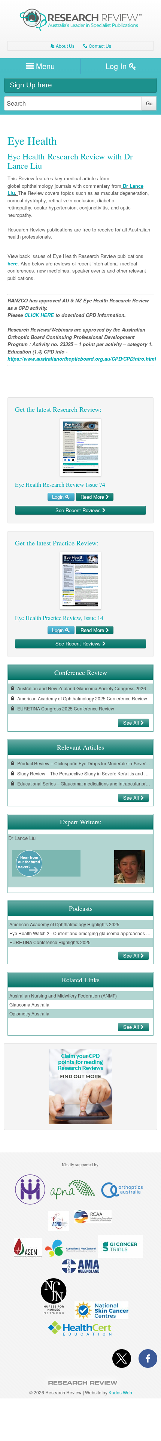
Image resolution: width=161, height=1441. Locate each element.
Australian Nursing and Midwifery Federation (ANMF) (63, 995)
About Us (62, 46)
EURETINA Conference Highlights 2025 (50, 942)
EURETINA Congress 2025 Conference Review (65, 708)
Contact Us (97, 46)
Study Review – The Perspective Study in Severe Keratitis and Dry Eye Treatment (84, 773)
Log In (117, 65)
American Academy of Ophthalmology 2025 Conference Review (81, 698)
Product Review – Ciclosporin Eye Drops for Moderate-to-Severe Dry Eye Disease (84, 763)
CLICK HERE (39, 314)
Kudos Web (120, 1392)
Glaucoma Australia (29, 1004)
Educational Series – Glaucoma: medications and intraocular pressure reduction (84, 783)
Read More (93, 496)
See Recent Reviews (78, 510)
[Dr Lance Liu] (29, 874)
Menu (44, 65)
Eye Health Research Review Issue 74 (60, 484)
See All (131, 722)
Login (58, 496)
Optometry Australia (29, 1013)
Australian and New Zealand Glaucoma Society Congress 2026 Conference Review (84, 688)
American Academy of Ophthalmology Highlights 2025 (64, 924)
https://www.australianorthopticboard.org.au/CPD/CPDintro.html (81, 358)
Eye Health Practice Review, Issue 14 (59, 618)
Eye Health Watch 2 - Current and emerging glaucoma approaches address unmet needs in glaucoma (80, 933)
